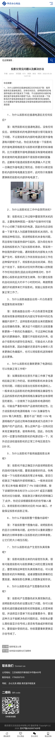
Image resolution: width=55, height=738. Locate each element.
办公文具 (12, 683)
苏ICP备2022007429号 (30, 728)
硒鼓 (19, 683)
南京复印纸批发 (28, 683)
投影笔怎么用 (15, 646)
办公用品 (20, 736)
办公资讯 (34, 736)
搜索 (51, 60)
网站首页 (7, 736)
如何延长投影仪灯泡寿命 (20, 650)
